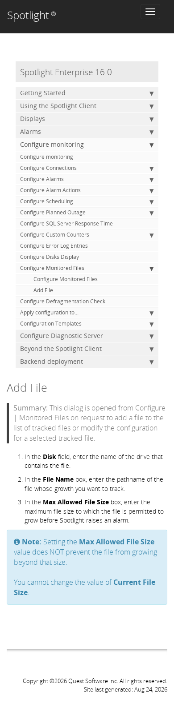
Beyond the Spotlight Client (61, 348)
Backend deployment (51, 361)
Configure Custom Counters (54, 234)
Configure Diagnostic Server (61, 335)
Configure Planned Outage (53, 212)
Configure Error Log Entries (54, 245)
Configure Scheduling (46, 201)
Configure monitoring (52, 144)
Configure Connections (48, 168)
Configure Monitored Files (52, 268)
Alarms (30, 131)
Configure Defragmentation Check (62, 301)
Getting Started (43, 92)
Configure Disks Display (49, 257)
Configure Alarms (42, 179)
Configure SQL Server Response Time (66, 223)
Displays (32, 118)
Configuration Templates (51, 323)
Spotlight (31, 15)
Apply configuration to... (49, 312)
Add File (43, 290)
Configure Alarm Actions (50, 190)
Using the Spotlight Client (58, 105)
